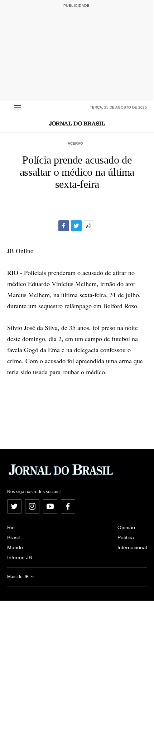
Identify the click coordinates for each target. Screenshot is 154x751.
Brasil (13, 537)
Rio (11, 527)
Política (125, 537)
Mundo (15, 547)
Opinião (126, 527)
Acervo (75, 143)
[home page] (77, 123)
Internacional (132, 547)
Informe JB (19, 557)
